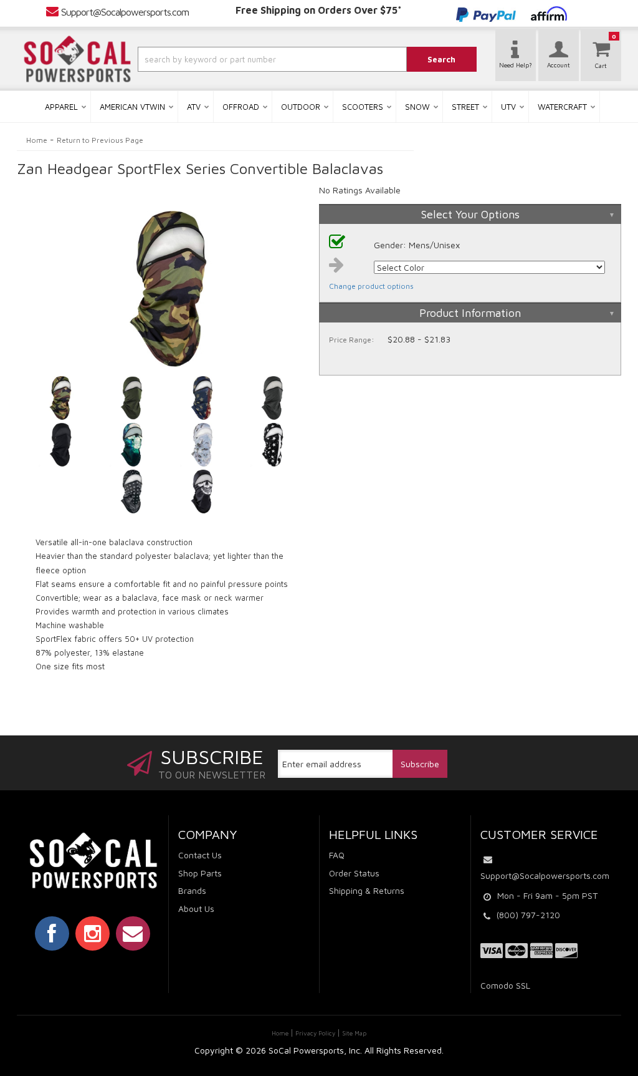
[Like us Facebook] (52, 933)
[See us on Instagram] (92, 933)
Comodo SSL (505, 985)
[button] (250, 59)
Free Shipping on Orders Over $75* (319, 10)
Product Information (470, 312)
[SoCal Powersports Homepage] (77, 59)
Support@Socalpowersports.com (125, 11)
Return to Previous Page (100, 140)
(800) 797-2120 (528, 914)
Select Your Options (470, 214)
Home (36, 140)
